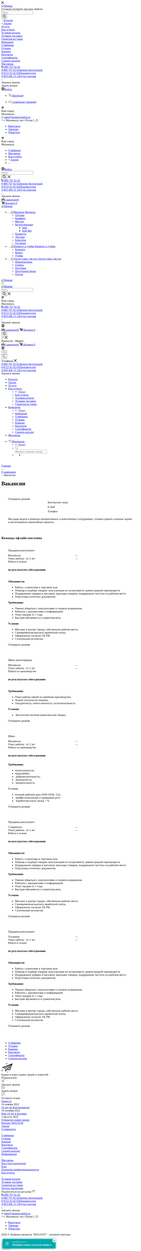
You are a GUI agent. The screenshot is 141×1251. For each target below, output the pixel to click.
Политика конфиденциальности (20, 1169)
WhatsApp (14, 132)
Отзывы (6, 1138)
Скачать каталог (10, 1150)
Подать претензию (12, 1188)
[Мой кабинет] (2, 326)
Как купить (22, 394)
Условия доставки (11, 1182)
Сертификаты (9, 1147)
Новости (6, 1101)
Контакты (7, 1144)
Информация (9, 1154)
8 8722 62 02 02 (18, 73)
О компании (8, 1129)
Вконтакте (14, 126)
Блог (4, 1166)
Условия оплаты (10, 1178)
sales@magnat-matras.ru (17, 117)
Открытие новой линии (15, 1119)
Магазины (7, 1160)
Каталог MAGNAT (12, 1122)
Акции (5, 1126)
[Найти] (4, 16)
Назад (22, 391)
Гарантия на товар (12, 1185)
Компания (21, 413)
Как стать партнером (13, 1163)
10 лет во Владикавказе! (15, 1107)
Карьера (6, 1141)
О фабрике (7, 1135)
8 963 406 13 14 (19, 76)
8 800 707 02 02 (11, 66)
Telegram (13, 129)
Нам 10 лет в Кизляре (14, 1113)
